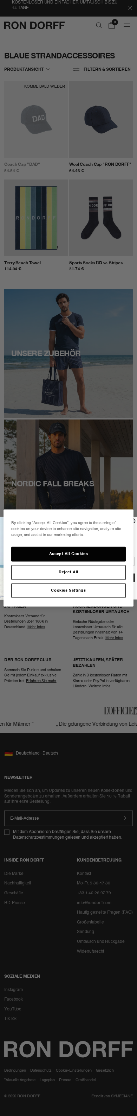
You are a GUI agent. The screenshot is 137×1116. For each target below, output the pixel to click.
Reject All (68, 572)
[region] (69, 558)
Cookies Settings (68, 590)
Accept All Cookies (68, 553)
